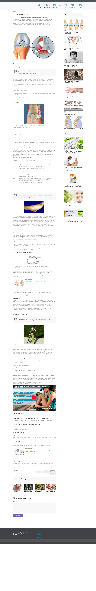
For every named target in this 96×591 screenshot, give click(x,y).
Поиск (82, 0)
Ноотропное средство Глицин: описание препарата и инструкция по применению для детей (73, 151)
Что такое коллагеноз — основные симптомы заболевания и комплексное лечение (73, 65)
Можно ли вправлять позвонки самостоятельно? (72, 81)
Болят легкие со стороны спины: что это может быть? (17, 493)
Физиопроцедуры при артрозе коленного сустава (72, 48)
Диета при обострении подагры (50, 492)
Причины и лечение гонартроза (35, 281)
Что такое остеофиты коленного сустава (28, 492)
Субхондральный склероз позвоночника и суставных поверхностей (71, 32)
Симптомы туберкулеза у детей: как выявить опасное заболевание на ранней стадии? (73, 169)
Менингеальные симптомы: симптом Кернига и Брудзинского (73, 113)
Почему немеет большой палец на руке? (73, 97)
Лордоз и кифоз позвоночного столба (73, 128)
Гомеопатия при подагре (38, 492)
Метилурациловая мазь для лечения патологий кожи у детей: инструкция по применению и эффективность (73, 221)
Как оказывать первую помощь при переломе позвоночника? (39, 450)
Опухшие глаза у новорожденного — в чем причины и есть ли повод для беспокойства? (73, 204)
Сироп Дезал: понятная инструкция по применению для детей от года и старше (73, 186)
